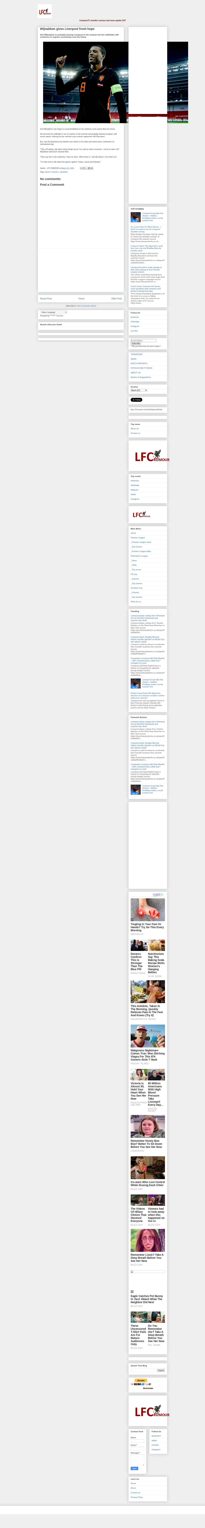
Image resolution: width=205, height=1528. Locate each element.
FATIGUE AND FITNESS (141, 368)
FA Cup (134, 574)
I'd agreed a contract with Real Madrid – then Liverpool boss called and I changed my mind (147, 660)
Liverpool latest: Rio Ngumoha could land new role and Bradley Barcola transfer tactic (147, 248)
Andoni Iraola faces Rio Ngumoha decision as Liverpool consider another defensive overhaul (148, 695)
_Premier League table (141, 551)
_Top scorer (136, 569)
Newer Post (46, 298)
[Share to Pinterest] (92, 168)
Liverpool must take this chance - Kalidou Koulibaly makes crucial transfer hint (152, 216)
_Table (134, 565)
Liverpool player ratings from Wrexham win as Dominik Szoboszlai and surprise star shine (148, 617)
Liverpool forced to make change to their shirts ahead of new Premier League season (146, 269)
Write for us (136, 602)
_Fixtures (135, 579)
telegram (134, 490)
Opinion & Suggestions (141, 377)
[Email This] (81, 168)
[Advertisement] (81, 270)
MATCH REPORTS (139, 363)
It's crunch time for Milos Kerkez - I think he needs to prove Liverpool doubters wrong (146, 229)
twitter (133, 494)
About (133, 1488)
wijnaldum (64, 172)
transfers (55, 172)
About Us (135, 428)
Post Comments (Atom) (86, 306)
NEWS (133, 359)
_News (134, 560)
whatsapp (135, 321)
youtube (134, 331)
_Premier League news (141, 542)
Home (82, 298)
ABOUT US (136, 372)
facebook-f (156, 1436)
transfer (47, 172)
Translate (59, 316)
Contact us (135, 433)
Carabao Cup (137, 588)
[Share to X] (86, 168)
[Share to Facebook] (89, 168)
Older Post (116, 298)
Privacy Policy (137, 1497)
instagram (135, 326)
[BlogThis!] (84, 168)
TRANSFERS (136, 354)
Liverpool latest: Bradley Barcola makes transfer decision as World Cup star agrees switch (147, 639)
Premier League (138, 537)
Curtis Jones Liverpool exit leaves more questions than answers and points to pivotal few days (146, 288)
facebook (135, 317)
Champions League (139, 556)
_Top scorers (136, 547)
